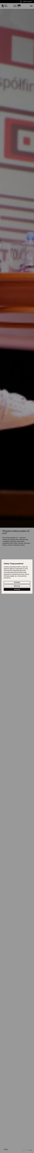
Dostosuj (17, 582)
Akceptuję (17, 589)
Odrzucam (17, 586)
